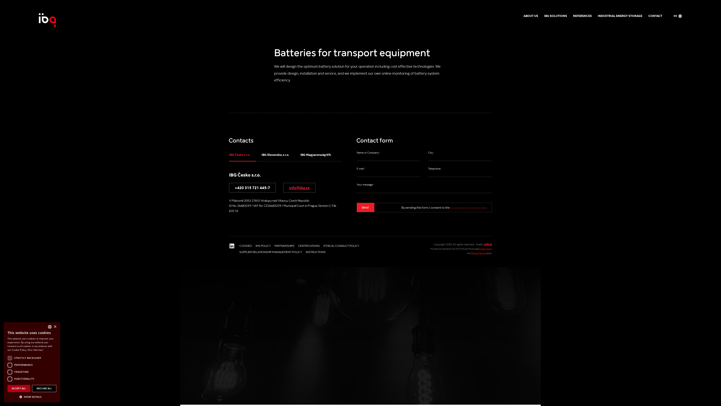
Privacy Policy (485, 248)
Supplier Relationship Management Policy (270, 252)
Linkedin (232, 246)
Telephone (434, 168)
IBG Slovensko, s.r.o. (275, 154)
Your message (366, 184)
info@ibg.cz (299, 187)
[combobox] (50, 327)
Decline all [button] (44, 388)
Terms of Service (478, 253)
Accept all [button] (19, 388)
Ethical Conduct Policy (341, 246)
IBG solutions (555, 16)
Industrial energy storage (620, 16)
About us (530, 16)
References (582, 16)
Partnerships (284, 246)
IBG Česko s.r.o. (239, 154)
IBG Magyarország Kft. (315, 154)
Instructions (316, 252)
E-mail (361, 168)
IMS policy (263, 246)
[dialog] (32, 362)
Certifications (309, 246)
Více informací (35, 349)
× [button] (55, 326)
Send (365, 207)
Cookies (245, 246)
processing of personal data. (468, 207)
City (431, 152)
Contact (655, 16)
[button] (32, 396)
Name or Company (368, 152)
